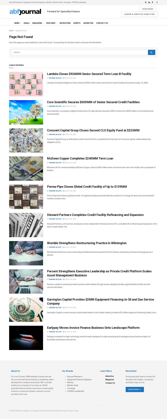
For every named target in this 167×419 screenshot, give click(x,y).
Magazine (37, 23)
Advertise (88, 23)
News (16, 23)
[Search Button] (157, 2)
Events (76, 23)
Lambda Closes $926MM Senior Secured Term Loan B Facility (89, 74)
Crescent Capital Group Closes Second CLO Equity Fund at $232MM (93, 130)
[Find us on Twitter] (146, 2)
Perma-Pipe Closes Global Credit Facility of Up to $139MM (87, 186)
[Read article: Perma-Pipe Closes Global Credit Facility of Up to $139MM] (26, 197)
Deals (26, 23)
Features (50, 23)
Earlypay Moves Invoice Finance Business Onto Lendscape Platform (93, 328)
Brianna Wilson (55, 78)
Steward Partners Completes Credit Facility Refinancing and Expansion (95, 215)
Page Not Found (21, 31)
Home (11, 31)
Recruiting (65, 23)
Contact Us (102, 23)
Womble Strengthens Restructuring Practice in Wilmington (87, 243)
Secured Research (16, 2)
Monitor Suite (57, 2)
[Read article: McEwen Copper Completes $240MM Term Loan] (26, 168)
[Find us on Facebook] (152, 2)
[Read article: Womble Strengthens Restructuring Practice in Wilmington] (26, 253)
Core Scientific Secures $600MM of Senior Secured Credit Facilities (93, 102)
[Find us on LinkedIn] (149, 2)
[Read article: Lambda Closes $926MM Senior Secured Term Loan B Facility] (26, 84)
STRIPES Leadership (79, 2)
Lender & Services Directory (139, 14)
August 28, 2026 (70, 78)
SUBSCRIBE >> (134, 389)
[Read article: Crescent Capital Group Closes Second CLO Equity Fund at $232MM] (26, 140)
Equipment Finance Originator (34, 2)
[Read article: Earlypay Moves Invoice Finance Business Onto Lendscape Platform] (26, 338)
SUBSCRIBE (147, 9)
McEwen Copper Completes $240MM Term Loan (80, 158)
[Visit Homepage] (25, 11)
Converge (67, 2)
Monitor (49, 2)
